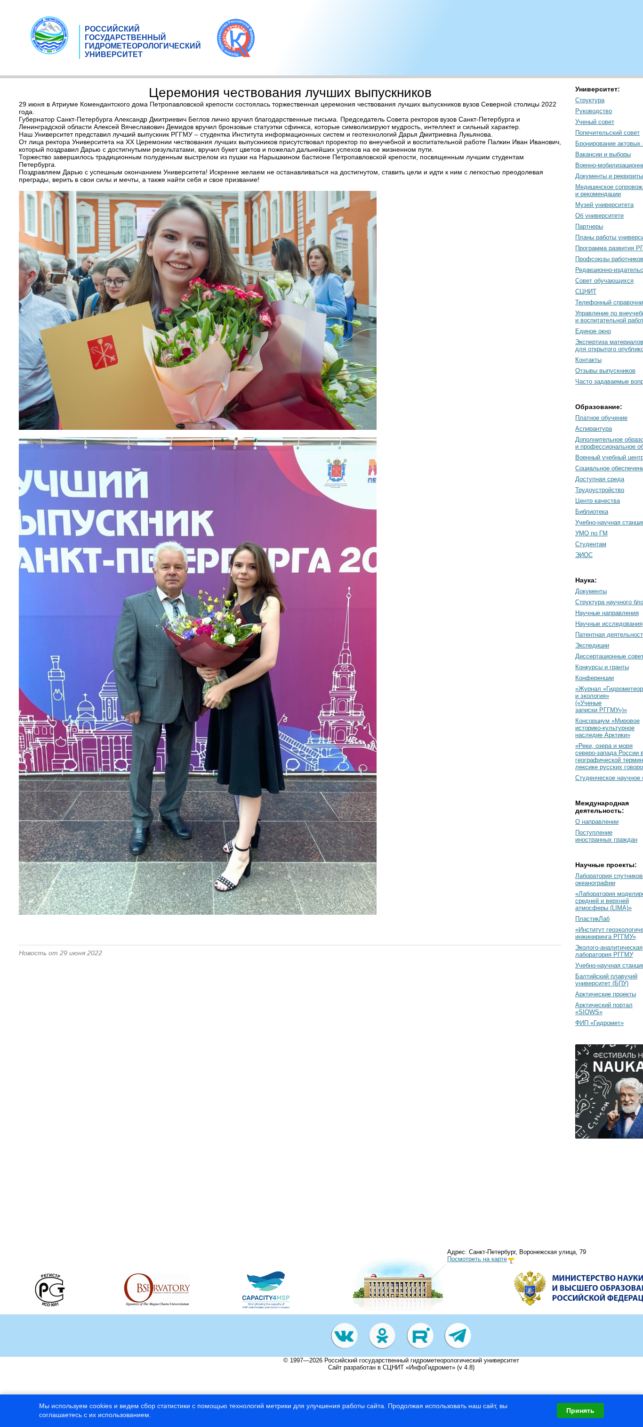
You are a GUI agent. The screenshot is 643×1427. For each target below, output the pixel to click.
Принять (580, 1410)
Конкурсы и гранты (602, 667)
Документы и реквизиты (609, 176)
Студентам (590, 544)
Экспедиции (592, 645)
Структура (589, 100)
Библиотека (591, 511)
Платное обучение (601, 417)
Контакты (588, 359)
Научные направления (607, 612)
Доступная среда (599, 479)
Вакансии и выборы (603, 154)
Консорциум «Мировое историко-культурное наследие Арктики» (607, 727)
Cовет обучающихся (604, 280)
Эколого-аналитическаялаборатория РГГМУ (609, 951)
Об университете (599, 215)
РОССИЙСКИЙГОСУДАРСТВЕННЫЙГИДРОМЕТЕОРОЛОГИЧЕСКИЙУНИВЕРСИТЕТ (143, 41)
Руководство (593, 111)
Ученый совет (594, 121)
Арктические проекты (605, 994)
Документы (591, 591)
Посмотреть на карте (477, 1259)
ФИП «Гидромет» (599, 1022)
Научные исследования (609, 623)
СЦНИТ (585, 291)
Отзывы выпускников (605, 370)
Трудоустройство (599, 489)
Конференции (594, 677)
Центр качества (597, 500)
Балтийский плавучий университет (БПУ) (606, 980)
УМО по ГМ (591, 533)
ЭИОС (584, 554)
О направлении (597, 821)
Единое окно (593, 331)
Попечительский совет (607, 132)
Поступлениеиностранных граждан (606, 836)
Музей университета (604, 204)
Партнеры (589, 226)
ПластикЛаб (592, 918)
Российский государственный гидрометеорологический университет (421, 1360)
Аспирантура (593, 428)
